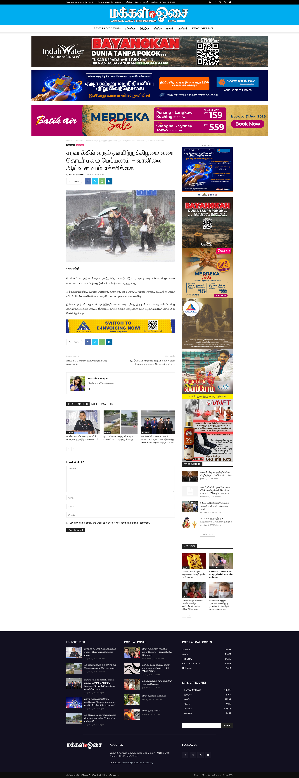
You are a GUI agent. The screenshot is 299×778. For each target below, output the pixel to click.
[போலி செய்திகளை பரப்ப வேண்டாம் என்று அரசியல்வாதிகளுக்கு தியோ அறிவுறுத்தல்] (194, 590)
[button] (210, 2)
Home (69, 140)
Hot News (145, 432)
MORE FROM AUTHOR (102, 404)
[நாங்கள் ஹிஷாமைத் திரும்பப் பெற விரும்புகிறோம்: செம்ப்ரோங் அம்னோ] (190, 476)
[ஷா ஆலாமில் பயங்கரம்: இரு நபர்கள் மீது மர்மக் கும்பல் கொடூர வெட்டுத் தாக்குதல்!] (74, 718)
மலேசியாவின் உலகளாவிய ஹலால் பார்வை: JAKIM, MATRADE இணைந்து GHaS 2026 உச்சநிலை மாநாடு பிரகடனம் (157, 439)
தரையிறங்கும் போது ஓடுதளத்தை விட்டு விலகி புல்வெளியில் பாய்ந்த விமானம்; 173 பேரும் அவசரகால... (215, 490)
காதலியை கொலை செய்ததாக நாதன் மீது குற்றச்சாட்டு (86, 362)
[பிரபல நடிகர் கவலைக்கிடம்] (132, 699)
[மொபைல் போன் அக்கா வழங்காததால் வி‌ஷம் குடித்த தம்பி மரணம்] (194, 561)
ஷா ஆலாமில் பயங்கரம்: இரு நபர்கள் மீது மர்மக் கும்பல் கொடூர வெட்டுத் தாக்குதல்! (100, 718)
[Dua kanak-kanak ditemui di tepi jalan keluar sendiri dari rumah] (221, 561)
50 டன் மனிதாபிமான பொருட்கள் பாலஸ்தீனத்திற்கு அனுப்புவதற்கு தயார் (214, 506)
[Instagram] (220, 2)
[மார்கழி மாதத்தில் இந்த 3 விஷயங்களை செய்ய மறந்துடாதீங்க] (190, 522)
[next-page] (73, 449)
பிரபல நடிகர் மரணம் (151, 710)
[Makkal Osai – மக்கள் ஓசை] (149, 14)
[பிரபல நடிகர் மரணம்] (132, 714)
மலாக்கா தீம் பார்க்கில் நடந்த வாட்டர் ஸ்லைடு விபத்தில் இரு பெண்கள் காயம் (100, 652)
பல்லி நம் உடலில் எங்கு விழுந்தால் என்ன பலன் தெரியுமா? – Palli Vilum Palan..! (156, 668)
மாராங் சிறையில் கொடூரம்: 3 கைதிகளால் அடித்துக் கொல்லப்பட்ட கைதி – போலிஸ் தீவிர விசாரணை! (100, 702)
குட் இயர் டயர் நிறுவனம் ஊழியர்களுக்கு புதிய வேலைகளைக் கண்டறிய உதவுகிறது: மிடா (152, 362)
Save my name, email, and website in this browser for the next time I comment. (110, 522)
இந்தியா (129, 2)
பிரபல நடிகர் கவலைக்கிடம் (154, 695)
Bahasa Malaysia (105, 2)
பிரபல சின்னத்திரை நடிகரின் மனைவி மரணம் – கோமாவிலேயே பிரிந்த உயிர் (157, 652)
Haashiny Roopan (76, 174)
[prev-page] (68, 449)
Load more (206, 534)
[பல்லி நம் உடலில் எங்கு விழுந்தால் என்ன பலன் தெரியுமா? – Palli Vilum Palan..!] (132, 668)
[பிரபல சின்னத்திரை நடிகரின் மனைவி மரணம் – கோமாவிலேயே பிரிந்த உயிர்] (132, 652)
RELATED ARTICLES (78, 404)
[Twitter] (225, 2)
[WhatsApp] (102, 181)
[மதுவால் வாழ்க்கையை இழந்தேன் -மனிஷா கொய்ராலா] (132, 684)
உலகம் (145, 2)
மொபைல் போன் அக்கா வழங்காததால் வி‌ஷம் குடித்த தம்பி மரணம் (194, 574)
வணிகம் (154, 2)
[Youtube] (230, 2)
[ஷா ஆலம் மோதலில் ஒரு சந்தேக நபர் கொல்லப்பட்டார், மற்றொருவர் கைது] (121, 422)
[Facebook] (215, 2)
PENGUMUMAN (167, 2)
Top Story (79, 140)
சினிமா (138, 2)
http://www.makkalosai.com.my (101, 383)
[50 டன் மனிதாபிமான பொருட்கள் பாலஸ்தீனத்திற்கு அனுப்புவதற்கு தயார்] (190, 506)
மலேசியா (119, 2)
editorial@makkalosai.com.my (137, 762)
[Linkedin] (109, 181)
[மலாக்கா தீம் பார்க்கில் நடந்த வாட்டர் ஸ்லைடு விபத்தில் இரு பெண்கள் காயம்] (83, 422)
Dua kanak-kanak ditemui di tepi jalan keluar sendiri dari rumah (221, 574)
